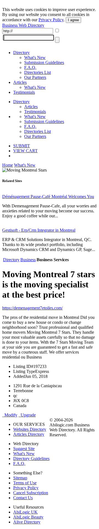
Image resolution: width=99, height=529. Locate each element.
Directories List (37, 72)
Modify (9, 415)
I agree (73, 20)
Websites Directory (29, 429)
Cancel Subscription (30, 492)
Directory (21, 52)
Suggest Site (24, 448)
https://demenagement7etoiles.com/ (32, 308)
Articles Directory (28, 434)
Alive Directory (26, 522)
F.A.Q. (30, 67)
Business (28, 259)
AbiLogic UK (25, 512)
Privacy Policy (51, 19)
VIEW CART (25, 150)
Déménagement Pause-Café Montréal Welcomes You (48, 196)
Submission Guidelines (44, 62)
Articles (20, 82)
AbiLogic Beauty (28, 517)
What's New (35, 57)
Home (7, 165)
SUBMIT (21, 145)
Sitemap (20, 477)
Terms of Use (25, 482)
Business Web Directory (23, 25)
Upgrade (27, 415)
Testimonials (24, 92)
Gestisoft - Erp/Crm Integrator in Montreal (38, 230)
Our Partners (35, 77)
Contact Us (23, 497)
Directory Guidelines (31, 458)
